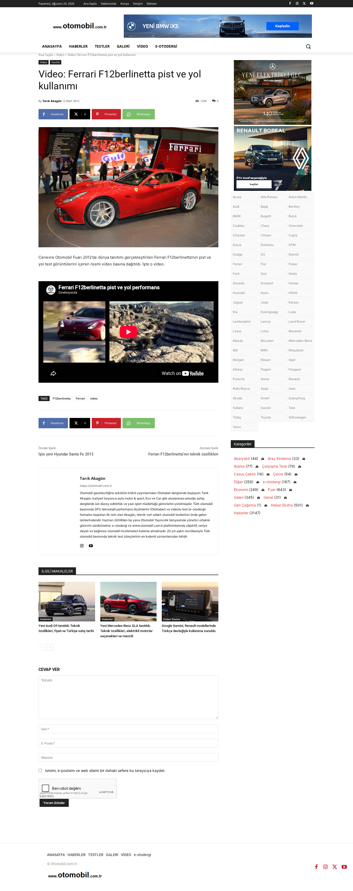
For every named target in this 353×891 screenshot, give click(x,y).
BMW (237, 216)
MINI (264, 350)
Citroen (266, 235)
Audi (236, 206)
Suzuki (266, 408)
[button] (308, 46)
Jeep (264, 302)
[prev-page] (42, 647)
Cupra (293, 235)
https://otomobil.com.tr (96, 486)
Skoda (237, 398)
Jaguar (238, 302)
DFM (292, 245)
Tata (292, 408)
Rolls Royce (241, 388)
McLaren (267, 341)
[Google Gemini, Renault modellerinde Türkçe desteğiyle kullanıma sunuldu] (190, 601)
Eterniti (294, 254)
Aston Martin (298, 197)
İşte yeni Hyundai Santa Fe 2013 (66, 454)
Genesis (238, 283)
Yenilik (55, 62)
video (94, 398)
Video (60, 55)
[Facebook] (290, 4)
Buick (293, 216)
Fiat (263, 264)
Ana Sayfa (46, 55)
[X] (304, 4)
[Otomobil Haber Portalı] (80, 26)
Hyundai (239, 293)
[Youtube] (311, 4)
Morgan (238, 360)
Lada (292, 312)
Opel (292, 360)
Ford (236, 274)
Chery (265, 226)
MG (235, 350)
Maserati (295, 331)
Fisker (293, 264)
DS (263, 254)
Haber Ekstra (171, 619)
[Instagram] (297, 4)
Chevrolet (296, 226)
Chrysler (239, 235)
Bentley (294, 206)
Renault (294, 379)
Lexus (237, 331)
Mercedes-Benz (300, 341)
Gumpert (267, 283)
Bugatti (266, 216)
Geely (293, 274)
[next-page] (50, 647)
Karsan (294, 302)
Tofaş (237, 417)
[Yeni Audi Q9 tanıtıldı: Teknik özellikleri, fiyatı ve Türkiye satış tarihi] (67, 601)
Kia (235, 312)
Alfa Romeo (269, 197)
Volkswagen (297, 417)
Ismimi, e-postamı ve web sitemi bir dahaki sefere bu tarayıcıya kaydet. (105, 770)
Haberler (45, 619)
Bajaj (264, 206)
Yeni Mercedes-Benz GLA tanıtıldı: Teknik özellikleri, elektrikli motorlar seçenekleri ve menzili (126, 631)
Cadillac (239, 226)
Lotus (265, 331)
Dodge (237, 254)
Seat (292, 388)
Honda (293, 283)
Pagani (266, 369)
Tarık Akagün (52, 101)
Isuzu (264, 293)
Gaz (264, 274)
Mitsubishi (296, 350)
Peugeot (295, 369)
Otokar (238, 369)
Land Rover (297, 321)
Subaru (238, 408)
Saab (264, 388)
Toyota (266, 417)
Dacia (237, 245)
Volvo (237, 427)
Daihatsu (267, 245)
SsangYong (297, 398)
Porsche (239, 379)
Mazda (238, 341)
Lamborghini (242, 321)
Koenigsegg (269, 312)
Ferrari (80, 398)
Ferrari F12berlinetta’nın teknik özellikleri (183, 454)
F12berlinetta (62, 398)
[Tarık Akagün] (59, 511)
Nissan (266, 360)
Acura (237, 197)
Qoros (265, 379)
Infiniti (293, 293)
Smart (265, 398)
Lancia (266, 321)
